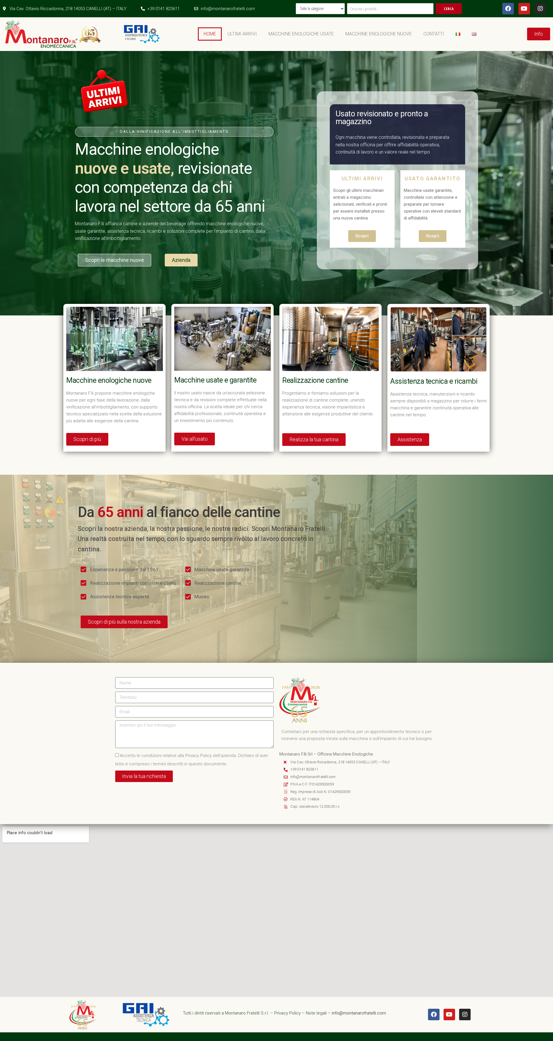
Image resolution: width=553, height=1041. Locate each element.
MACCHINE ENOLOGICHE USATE (301, 34)
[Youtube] (524, 8)
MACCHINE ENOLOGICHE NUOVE (378, 34)
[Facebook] (508, 8)
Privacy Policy (287, 1013)
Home (210, 34)
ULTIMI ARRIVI (242, 34)
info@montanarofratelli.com (359, 1013)
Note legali (316, 1013)
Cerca (449, 8)
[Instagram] (540, 8)
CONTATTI (433, 34)
